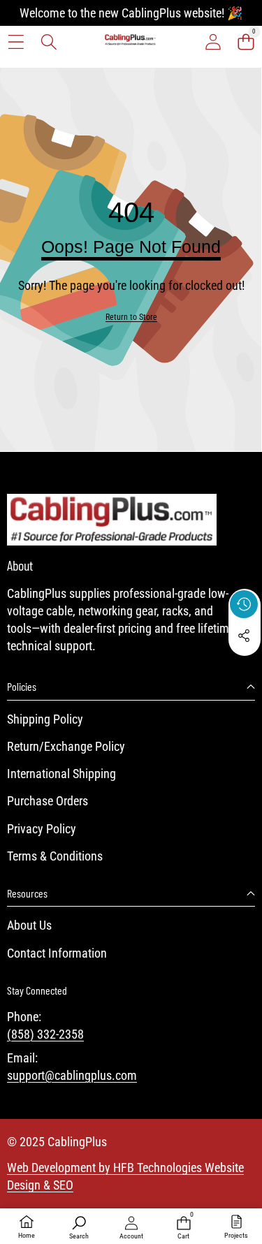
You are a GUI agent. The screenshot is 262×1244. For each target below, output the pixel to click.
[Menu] (15, 41)
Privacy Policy (41, 828)
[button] (245, 41)
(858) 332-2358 (45, 1034)
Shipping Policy (45, 719)
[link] (131, 317)
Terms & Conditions (55, 856)
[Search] (48, 41)
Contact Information (57, 953)
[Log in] (212, 41)
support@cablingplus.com (72, 1075)
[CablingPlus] (130, 41)
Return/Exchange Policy (66, 746)
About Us (29, 925)
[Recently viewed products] (244, 604)
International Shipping (61, 773)
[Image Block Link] (112, 520)
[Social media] (244, 636)
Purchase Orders (47, 800)
